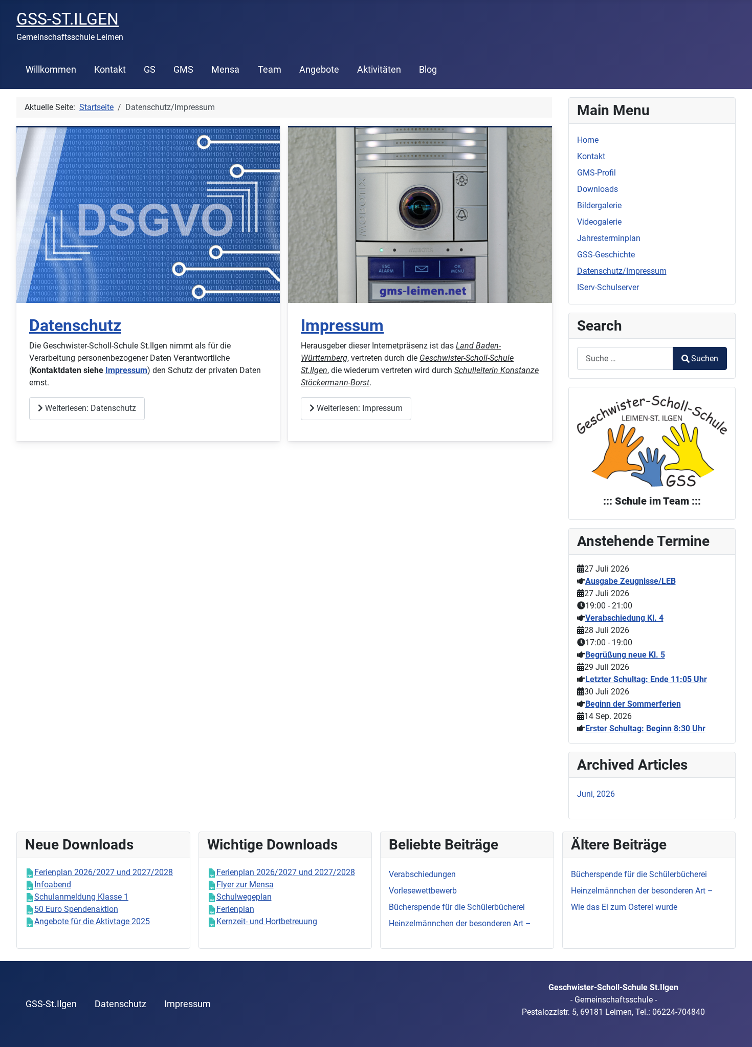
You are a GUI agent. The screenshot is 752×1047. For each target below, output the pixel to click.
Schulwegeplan (244, 897)
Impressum (126, 370)
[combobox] (625, 358)
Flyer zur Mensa (245, 884)
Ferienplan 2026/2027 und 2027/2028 (103, 872)
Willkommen (51, 69)
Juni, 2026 (596, 794)
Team (269, 69)
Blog (428, 69)
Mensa (225, 69)
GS (150, 69)
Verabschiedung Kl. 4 (624, 618)
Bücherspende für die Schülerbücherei (639, 874)
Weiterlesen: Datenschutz (89, 408)
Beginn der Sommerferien (633, 704)
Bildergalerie (599, 205)
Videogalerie (599, 222)
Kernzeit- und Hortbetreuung (266, 921)
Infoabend (52, 884)
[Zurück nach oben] (734, 1028)
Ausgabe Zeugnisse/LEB (630, 581)
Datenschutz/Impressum (622, 271)
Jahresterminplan (608, 238)
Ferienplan (235, 909)
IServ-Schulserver (608, 287)
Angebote (319, 69)
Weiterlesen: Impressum (359, 408)
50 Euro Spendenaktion (76, 909)
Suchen (704, 358)
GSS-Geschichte (606, 254)
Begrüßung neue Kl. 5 (625, 655)
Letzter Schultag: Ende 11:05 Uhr (646, 679)
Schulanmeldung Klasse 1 (81, 897)
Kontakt (110, 69)
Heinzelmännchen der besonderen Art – (642, 891)
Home (588, 140)
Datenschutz (75, 325)
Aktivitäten (379, 69)
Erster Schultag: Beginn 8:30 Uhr (645, 728)
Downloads (597, 189)
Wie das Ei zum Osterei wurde (624, 907)
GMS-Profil (596, 173)
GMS (183, 69)
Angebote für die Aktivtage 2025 (92, 921)
